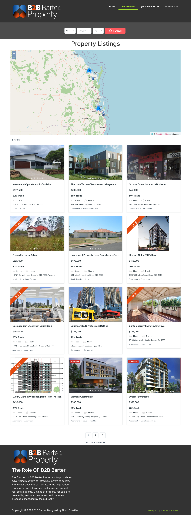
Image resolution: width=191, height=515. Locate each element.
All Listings (128, 6)
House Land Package (28, 279)
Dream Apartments (139, 396)
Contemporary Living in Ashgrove (147, 325)
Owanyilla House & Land (25, 255)
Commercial (134, 208)
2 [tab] (34, 178)
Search (117, 30)
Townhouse (75, 208)
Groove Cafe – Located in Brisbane (147, 184)
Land (15, 208)
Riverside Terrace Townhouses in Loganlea (93, 184)
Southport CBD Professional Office (89, 325)
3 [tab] (37, 178)
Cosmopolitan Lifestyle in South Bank (32, 325)
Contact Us (171, 6)
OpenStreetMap (162, 134)
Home (112, 6)
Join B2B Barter (150, 6)
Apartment (133, 279)
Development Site (90, 208)
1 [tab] (32, 178)
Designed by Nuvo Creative (62, 510)
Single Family (76, 279)
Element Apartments (82, 396)
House (22, 208)
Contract (75, 361)
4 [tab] (40, 178)
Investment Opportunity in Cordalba (32, 184)
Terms (165, 510)
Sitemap (174, 510)
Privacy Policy (154, 510)
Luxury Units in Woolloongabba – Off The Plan (37, 396)
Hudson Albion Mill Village (143, 255)
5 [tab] (42, 178)
